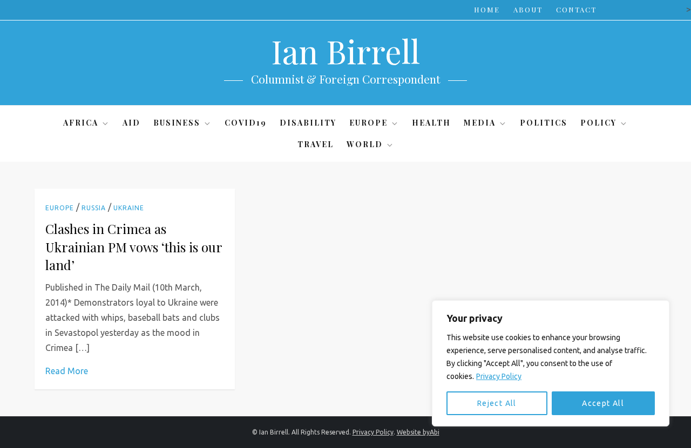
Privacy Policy (498, 376)
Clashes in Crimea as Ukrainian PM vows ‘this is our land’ (133, 246)
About (528, 9)
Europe (368, 123)
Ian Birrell (345, 50)
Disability (308, 123)
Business (176, 123)
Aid (131, 123)
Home (487, 9)
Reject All (497, 403)
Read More (66, 371)
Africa (80, 123)
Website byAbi (418, 432)
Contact (576, 9)
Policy (598, 123)
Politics (543, 123)
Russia (94, 207)
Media (480, 123)
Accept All (603, 403)
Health (431, 123)
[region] (550, 363)
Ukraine (128, 207)
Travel (315, 144)
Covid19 (246, 123)
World (365, 144)
